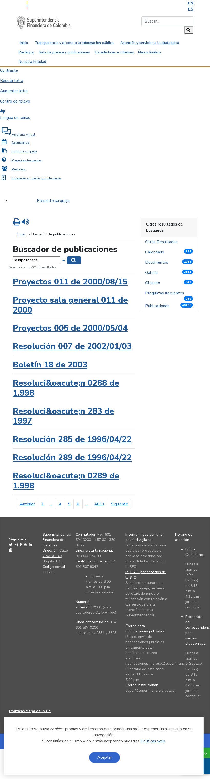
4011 (99, 504)
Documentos (168, 262)
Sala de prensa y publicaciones (64, 52)
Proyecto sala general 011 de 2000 (70, 304)
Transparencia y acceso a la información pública (74, 42)
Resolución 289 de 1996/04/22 (72, 457)
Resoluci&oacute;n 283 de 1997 (63, 416)
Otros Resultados (162, 242)
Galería (168, 272)
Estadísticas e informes (114, 52)
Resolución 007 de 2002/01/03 (72, 346)
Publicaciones (168, 306)
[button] (64, 260)
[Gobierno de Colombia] (40, 4)
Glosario (168, 283)
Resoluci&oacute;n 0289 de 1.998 (66, 480)
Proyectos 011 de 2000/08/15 (70, 281)
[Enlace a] (11, 544)
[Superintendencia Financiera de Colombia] (43, 22)
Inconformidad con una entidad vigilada (144, 537)
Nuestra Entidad (32, 61)
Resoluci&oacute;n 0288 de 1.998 (66, 387)
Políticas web (153, 741)
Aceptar (104, 757)
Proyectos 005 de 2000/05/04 (70, 328)
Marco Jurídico (149, 52)
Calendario (168, 252)
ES (190, 9)
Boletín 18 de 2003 (50, 364)
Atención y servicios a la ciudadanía (149, 42)
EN (190, 3)
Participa (26, 52)
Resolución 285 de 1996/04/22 (72, 439)
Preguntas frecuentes (168, 294)
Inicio (24, 42)
